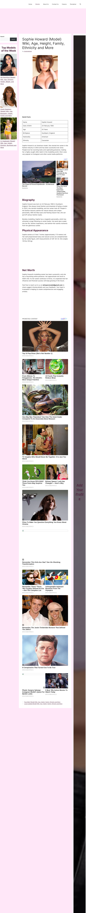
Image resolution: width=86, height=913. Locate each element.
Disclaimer (73, 4)
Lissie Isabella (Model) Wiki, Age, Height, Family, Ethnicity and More (43, 703)
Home (30, 4)
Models (37, 4)
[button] (80, 4)
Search (13, 39)
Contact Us (55, 4)
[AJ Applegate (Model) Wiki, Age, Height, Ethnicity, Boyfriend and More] (8, 128)
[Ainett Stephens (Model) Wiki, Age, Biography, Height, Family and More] (8, 97)
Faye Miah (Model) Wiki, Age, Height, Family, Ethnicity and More (42, 702)
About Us (46, 4)
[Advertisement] (43, 20)
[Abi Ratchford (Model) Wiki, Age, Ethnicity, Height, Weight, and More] (8, 65)
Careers (64, 4)
